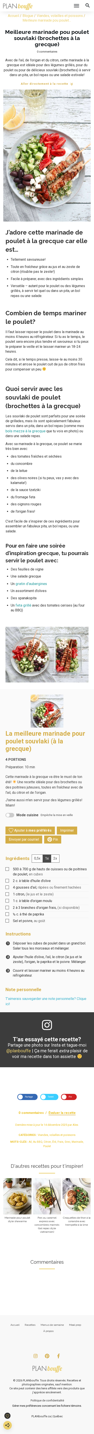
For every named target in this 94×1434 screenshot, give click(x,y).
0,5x (37, 858)
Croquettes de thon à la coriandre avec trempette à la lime (77, 1206)
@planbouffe (18, 1050)
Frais (60, 1141)
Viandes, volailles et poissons (56, 1135)
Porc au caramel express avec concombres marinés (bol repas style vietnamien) (47, 1206)
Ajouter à (32, 830)
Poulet (47, 1146)
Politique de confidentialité (47, 1400)
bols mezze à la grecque (25, 431)
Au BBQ (37, 1141)
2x (55, 858)
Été (54, 1141)
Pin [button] (55, 839)
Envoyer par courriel (24, 839)
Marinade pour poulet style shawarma (17, 1206)
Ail (30, 1141)
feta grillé (23, 605)
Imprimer (67, 830)
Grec (67, 1141)
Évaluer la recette (62, 1113)
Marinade (77, 1141)
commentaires (48, 51)
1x (47, 858)
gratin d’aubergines (31, 583)
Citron (47, 1141)
